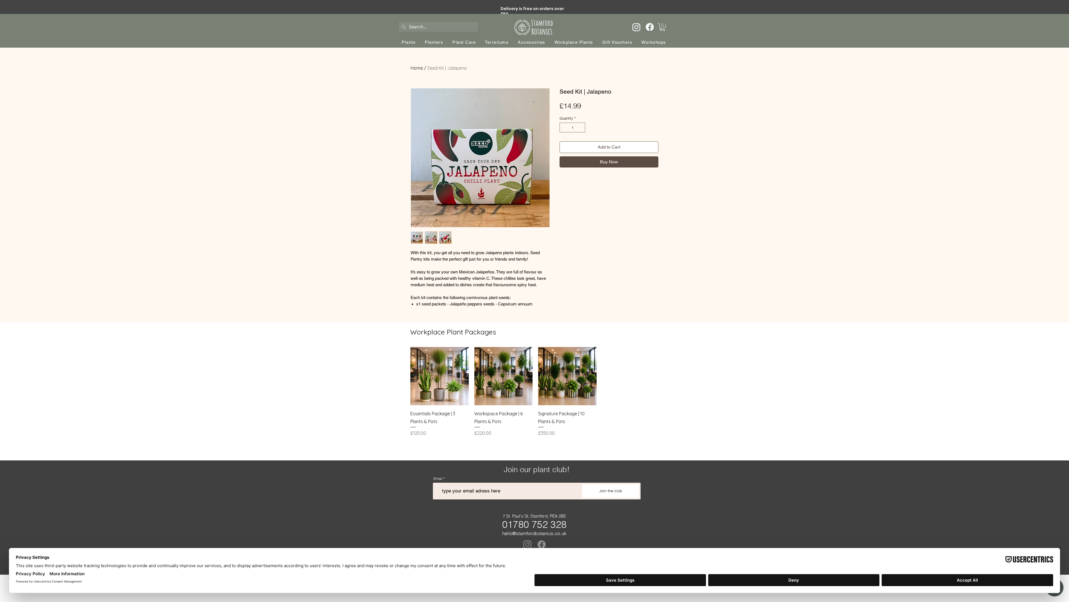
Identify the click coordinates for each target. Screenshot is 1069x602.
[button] (662, 27)
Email (437, 478)
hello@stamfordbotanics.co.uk (534, 533)
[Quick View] (439, 376)
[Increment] (581, 127)
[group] (535, 392)
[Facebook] (649, 27)
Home (417, 68)
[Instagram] (636, 27)
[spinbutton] (572, 127)
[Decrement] (563, 127)
